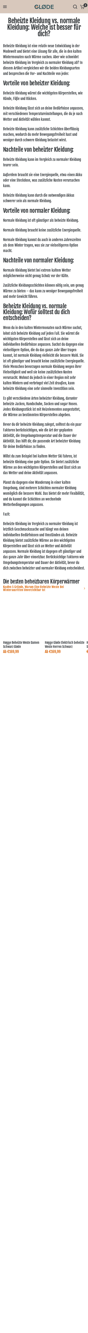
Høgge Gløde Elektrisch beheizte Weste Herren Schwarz (64, 645)
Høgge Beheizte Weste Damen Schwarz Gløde (21, 645)
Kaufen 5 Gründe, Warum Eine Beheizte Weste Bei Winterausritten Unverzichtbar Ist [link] (33, 588)
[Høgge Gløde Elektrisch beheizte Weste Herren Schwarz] (65, 617)
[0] (82, 6)
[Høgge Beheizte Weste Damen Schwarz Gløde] (23, 617)
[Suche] (75, 6)
